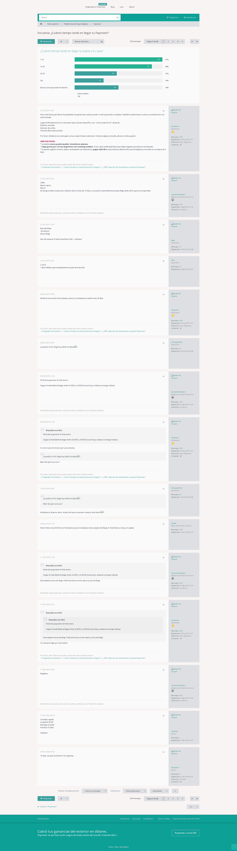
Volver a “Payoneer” (48, 806)
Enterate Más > (109, 835)
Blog (112, 7)
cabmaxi (174, 731)
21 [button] (192, 41)
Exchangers (124, 847)
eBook (131, 7)
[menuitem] (190, 17)
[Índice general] (58, 6)
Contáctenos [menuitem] (148, 819)
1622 (181, 530)
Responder (47, 41)
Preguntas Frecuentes (51, 167)
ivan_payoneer (176, 342)
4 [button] (177, 41)
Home (111, 847)
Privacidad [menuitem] (136, 819)
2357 (181, 204)
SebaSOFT (175, 768)
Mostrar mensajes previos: (79, 791)
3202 (181, 137)
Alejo (173, 240)
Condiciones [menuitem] (124, 819)
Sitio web (181, 145)
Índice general (43, 819)
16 (180, 247)
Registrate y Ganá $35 (186, 833)
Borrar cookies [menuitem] (164, 819)
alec (172, 260)
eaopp (173, 523)
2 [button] (168, 41)
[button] (197, 41)
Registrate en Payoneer (96, 5)
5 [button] (182, 41)
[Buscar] (117, 17)
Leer (122, 7)
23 (180, 267)
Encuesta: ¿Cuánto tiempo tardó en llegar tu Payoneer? (73, 33)
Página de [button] (152, 41)
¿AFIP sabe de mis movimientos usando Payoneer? (124, 167)
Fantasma (175, 126)
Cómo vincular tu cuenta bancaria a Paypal (82, 167)
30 (180, 348)
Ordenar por (125, 791)
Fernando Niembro (178, 194)
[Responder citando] (163, 111)
